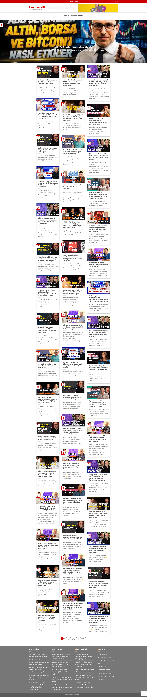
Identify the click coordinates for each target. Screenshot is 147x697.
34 (81, 638)
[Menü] (30, 1)
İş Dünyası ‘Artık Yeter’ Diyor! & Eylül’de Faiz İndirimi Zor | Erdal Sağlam (47, 150)
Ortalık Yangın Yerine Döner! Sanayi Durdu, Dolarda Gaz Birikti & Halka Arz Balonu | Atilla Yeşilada (72, 571)
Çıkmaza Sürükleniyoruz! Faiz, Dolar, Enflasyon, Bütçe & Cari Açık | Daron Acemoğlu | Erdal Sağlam (98, 156)
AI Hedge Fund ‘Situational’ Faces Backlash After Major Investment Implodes (60, 664)
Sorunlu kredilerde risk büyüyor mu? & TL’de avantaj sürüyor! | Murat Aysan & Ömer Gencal (73, 365)
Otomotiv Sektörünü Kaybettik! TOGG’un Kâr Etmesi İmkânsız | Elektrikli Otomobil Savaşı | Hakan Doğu (73, 82)
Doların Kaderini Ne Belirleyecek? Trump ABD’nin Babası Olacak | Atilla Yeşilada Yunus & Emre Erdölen (98, 195)
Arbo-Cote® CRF (102, 654)
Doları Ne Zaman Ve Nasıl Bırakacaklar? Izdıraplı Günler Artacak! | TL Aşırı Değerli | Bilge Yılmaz (98, 514)
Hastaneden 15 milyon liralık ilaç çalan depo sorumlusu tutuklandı (39, 677)
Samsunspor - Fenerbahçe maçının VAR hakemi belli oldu (38, 655)
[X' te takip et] (115, 1)
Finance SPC (57, 649)
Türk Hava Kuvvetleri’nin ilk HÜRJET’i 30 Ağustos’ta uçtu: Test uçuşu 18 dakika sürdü (39, 662)
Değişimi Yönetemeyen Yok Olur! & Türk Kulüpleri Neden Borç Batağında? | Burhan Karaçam (72, 501)
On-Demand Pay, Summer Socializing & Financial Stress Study (61, 672)
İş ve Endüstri (81, 649)
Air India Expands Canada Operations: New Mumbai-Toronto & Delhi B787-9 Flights (84, 685)
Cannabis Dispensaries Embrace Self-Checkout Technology (85, 671)
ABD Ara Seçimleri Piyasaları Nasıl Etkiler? (73, 47)
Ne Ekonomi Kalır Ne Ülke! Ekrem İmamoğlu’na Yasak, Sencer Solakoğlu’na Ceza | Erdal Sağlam (97, 549)
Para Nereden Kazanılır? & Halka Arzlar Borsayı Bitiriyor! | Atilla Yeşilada (98, 264)
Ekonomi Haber (36, 649)
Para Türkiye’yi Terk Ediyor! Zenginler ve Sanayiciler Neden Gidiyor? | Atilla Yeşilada (72, 466)
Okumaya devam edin (74, 54)
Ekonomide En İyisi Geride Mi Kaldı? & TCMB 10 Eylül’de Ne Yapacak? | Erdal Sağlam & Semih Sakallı (98, 82)
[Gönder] (73, 7)
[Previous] (5, 41)
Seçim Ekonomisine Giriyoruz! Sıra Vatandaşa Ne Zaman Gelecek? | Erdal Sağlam (47, 81)
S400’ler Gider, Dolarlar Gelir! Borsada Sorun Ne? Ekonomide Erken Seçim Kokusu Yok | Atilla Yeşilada (48, 546)
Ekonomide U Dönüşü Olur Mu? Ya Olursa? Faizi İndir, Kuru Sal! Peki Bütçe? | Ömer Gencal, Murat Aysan (48, 184)
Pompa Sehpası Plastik (105, 673)
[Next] (141, 41)
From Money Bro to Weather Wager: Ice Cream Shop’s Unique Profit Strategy (62, 687)
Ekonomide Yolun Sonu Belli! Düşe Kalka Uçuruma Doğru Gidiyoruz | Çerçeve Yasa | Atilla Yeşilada (98, 228)
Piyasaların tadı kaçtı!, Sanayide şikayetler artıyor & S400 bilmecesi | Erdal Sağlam (73, 537)
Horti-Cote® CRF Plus (104, 658)
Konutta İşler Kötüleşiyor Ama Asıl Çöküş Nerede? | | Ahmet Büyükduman (47, 366)
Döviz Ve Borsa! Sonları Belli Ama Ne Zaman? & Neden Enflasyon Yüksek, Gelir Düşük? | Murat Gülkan (47, 474)
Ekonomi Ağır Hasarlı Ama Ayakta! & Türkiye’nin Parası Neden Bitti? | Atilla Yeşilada (47, 508)
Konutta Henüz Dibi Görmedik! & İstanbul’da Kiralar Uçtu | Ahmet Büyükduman (73, 151)
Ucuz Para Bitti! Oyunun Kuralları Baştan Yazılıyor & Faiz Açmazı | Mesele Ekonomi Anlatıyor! (73, 257)
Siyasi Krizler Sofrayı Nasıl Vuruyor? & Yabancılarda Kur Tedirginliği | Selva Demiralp (98, 367)
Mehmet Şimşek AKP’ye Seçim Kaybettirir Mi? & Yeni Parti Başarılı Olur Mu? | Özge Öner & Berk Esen (47, 583)
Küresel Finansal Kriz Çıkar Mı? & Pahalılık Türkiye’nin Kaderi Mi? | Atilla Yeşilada (73, 327)
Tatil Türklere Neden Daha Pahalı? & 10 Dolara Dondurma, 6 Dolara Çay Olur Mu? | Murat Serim (98, 121)
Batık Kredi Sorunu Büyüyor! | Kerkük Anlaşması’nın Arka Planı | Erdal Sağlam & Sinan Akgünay (98, 333)
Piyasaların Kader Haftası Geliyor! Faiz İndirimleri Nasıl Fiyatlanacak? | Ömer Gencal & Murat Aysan (48, 115)
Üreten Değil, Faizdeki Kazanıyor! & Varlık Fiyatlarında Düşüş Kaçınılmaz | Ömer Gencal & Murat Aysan (98, 298)
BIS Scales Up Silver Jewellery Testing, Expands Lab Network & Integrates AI (85, 664)
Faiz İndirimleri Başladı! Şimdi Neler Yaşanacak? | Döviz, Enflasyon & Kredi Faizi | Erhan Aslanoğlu (73, 117)
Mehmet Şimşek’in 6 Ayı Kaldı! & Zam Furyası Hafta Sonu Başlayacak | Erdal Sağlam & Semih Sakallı (98, 619)
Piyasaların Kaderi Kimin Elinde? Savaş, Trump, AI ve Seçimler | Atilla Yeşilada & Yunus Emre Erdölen (97, 403)
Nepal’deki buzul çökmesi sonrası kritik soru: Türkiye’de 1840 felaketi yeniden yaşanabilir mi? (38, 686)
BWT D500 (101, 679)
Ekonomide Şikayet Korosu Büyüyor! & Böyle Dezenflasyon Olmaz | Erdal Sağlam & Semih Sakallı (47, 293)
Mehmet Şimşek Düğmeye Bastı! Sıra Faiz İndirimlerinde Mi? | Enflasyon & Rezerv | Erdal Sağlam (98, 584)
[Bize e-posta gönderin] (117, 1)
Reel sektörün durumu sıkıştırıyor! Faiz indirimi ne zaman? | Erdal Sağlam (72, 397)
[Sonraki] (84, 638)
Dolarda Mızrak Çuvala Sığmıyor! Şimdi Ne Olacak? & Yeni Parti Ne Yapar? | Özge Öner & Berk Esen (47, 400)
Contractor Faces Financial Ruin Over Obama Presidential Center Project (62, 679)
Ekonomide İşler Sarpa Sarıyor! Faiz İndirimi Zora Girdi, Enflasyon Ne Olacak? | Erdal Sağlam (47, 329)
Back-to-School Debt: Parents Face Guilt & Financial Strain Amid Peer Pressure (61, 657)
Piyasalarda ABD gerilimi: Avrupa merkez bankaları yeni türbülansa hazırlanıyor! (39, 670)
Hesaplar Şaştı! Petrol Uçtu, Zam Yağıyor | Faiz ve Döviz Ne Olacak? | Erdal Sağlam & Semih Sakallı (73, 431)
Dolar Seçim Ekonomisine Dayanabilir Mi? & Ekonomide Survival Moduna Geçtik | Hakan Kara (47, 618)
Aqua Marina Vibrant (104, 670)
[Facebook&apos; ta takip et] (114, 1)
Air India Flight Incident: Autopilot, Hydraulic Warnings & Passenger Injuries (85, 657)
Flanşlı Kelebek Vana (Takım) (106, 676)
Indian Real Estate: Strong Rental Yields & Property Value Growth (84, 677)
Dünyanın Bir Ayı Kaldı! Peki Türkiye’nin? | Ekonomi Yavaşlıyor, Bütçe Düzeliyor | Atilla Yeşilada (98, 438)
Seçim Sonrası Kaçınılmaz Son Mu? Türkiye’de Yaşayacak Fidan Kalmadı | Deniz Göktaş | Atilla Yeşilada (73, 606)
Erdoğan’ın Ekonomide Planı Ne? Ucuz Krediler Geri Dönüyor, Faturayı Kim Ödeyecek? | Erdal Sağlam (98, 477)
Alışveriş (102, 649)
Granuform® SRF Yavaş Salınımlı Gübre (107, 662)
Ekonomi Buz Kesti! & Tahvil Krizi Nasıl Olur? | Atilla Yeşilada (72, 186)
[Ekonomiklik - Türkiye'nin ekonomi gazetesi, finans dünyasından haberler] (37, 8)
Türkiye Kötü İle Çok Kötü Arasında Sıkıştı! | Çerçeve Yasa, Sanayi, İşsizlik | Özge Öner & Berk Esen (72, 224)
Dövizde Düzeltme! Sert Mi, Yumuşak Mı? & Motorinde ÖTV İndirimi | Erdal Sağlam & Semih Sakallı (48, 220)
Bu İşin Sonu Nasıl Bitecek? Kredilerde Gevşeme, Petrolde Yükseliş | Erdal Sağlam (47, 438)
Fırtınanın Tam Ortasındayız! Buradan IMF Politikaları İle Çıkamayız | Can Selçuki (72, 292)
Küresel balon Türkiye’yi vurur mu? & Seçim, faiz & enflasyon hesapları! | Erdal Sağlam (48, 259)
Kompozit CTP (102, 666)
